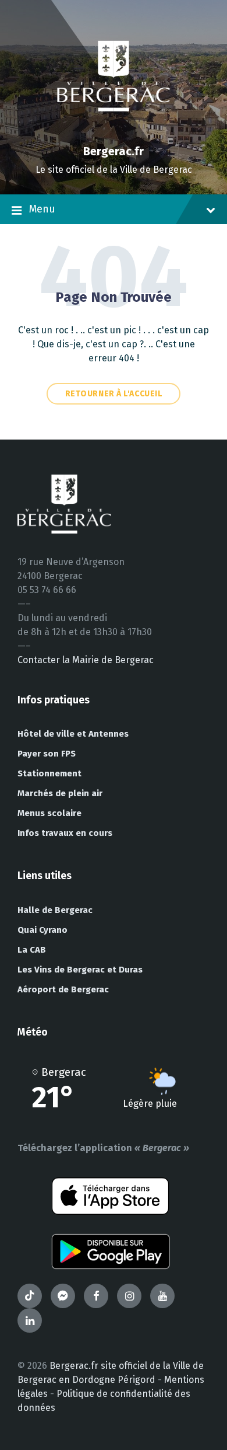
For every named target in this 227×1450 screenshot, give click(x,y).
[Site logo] (113, 131)
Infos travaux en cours (64, 833)
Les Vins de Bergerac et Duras (80, 969)
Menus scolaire (49, 813)
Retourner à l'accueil (113, 394)
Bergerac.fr (113, 151)
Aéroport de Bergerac (63, 989)
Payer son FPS (46, 753)
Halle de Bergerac (55, 910)
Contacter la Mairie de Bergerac (85, 659)
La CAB (31, 949)
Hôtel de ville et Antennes (73, 734)
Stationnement (49, 773)
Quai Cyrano (42, 930)
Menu (42, 209)
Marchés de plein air (59, 793)
